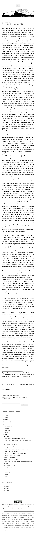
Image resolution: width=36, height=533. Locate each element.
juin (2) (5, 432)
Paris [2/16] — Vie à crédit (11, 459)
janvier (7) (6, 474)
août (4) (6, 428)
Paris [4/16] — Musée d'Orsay (12, 455)
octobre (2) (6, 424)
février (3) (6, 472)
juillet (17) (6, 430)
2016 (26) (5, 417)
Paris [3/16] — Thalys (27, 384)
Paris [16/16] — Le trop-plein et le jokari (14, 438)
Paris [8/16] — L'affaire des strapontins (14, 447)
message (4, 530)
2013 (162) (5, 486)
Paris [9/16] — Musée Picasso (12, 445)
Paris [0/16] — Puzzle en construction (14, 466)
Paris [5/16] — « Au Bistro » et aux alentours (15, 453)
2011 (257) (5, 491)
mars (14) (6, 436)
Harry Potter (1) (8, 468)
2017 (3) (5, 415)
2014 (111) (5, 476)
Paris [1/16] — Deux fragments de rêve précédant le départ (8, 387)
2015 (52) (5, 420)
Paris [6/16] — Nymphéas (11, 451)
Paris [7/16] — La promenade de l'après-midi (16, 449)
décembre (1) (7, 422)
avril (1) (5, 434)
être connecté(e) (13, 397)
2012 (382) (5, 489)
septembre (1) (7, 426)
